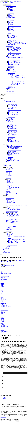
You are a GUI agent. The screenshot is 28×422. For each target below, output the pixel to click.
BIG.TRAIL (11, 27)
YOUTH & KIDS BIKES (13, 141)
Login (7, 90)
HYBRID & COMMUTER (11, 125)
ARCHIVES (11, 66)
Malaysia (2, 300)
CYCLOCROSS (11, 137)
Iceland (2, 288)
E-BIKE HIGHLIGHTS (11, 6)
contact (4, 397)
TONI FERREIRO (12, 55)
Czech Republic (4, 279)
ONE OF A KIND (12, 71)
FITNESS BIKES (12, 139)
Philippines (3, 312)
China (2, 274)
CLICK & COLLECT (13, 61)
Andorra (2, 267)
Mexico (2, 301)
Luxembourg (3, 299)
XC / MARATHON (12, 105)
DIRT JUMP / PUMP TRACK (14, 110)
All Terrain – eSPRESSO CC (14, 152)
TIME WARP (11, 119)
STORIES (10, 74)
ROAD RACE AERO (13, 112)
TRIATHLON (9, 118)
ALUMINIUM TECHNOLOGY (15, 48)
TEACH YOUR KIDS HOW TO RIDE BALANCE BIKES (18, 78)
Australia (5, 249)
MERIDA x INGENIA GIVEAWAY (16, 42)
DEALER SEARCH (10, 91)
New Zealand (3, 308)
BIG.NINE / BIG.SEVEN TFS (14, 26)
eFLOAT (10, 8)
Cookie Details (16, 419)
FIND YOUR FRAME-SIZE (14, 60)
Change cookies (9, 419)
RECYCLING (11, 69)
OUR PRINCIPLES (12, 36)
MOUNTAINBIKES (12, 134)
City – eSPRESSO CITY (13, 153)
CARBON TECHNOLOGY (14, 47)
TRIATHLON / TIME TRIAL (14, 115)
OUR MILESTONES (12, 39)
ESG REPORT (11, 37)
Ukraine (2, 330)
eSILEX (10, 15)
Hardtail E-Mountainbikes (13, 147)
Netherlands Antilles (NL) (6, 306)
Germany (2, 286)
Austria (2, 271)
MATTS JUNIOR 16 (12, 131)
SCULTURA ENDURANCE (14, 31)
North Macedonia (4, 310)
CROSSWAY (11, 126)
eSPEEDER (10, 16)
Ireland (2, 291)
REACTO (10, 29)
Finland (2, 284)
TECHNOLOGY (9, 46)
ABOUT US (8, 34)
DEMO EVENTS (12, 40)
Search (2, 95)
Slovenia (2, 320)
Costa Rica (3, 277)
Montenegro (3, 303)
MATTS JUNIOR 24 (12, 128)
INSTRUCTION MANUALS (14, 62)
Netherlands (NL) (4, 305)
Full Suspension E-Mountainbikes (15, 146)
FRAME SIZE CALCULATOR (15, 59)
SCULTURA (11, 30)
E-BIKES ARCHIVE (10, 159)
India (2, 290)
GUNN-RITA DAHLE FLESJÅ (15, 54)
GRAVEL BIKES (12, 138)
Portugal (2, 314)
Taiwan (2, 327)
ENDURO (10, 108)
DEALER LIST (11, 67)
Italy (1, 293)
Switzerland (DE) (4, 325)
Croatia (2, 278)
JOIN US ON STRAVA (13, 41)
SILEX (9, 33)
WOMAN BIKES (12, 140)
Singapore (3, 318)
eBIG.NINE (10, 11)
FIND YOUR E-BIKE (10, 161)
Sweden (2, 324)
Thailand (2, 328)
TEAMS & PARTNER (10, 51)
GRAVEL (8, 123)
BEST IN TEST (11, 73)
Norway (2, 311)
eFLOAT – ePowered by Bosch (14, 150)
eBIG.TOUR (11, 13)
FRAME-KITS (11, 117)
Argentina (3, 268)
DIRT (9, 28)
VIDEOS (10, 86)
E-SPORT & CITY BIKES (14, 160)
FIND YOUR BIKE (10, 142)
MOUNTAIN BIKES (10, 101)
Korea (2, 296)
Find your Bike (9, 88)
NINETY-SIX (11, 23)
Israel (2, 292)
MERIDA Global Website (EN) (7, 265)
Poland (2, 313)
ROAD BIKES (9, 111)
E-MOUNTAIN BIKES (11, 145)
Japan (2, 294)
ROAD (9, 155)
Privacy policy (3, 417)
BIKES (4, 100)
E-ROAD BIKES (9, 154)
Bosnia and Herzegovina (6, 273)
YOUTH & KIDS (9, 127)
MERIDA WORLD (10, 70)
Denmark (2, 280)
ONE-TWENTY (11, 19)
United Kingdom (4, 331)
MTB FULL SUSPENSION (14, 103)
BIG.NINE (10, 24)
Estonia (2, 283)
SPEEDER (10, 121)
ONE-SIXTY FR (11, 21)
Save (18, 420)
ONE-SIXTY (11, 20)
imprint (4, 398)
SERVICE (8, 56)
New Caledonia (4, 307)
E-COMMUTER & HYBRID (12, 148)
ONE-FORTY (11, 22)
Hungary (2, 287)
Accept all (3, 419)
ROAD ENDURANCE (13, 114)
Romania (2, 316)
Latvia (2, 297)
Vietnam (2, 332)
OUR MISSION (11, 35)
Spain (2, 323)
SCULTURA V (11, 87)
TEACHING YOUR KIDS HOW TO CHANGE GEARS (19, 84)
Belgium (2, 272)
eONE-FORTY (11, 10)
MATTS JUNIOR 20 (12, 130)
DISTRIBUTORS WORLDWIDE (15, 57)
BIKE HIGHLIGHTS (10, 17)
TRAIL (9, 106)
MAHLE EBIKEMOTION (14, 50)
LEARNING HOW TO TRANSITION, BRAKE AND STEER (17, 81)
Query (2, 94)
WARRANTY (11, 68)
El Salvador (3, 281)
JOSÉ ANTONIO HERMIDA (14, 53)
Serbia (2, 317)
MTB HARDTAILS (12, 104)
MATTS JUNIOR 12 (12, 132)
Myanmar (2, 304)
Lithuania (2, 298)
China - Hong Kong (5, 276)
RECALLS (10, 63)
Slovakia (2, 319)
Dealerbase (5, 400)
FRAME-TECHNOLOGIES (14, 49)
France (2, 285)
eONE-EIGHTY (11, 7)
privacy (4, 399)
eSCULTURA (11, 14)
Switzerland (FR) (4, 326)
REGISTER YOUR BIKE (13, 64)
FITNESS (8, 120)
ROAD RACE (11, 113)
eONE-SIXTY (11, 9)
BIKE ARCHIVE (9, 133)
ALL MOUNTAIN (12, 107)
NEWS (4, 162)
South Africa (3, 321)
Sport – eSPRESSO (12, 151)
